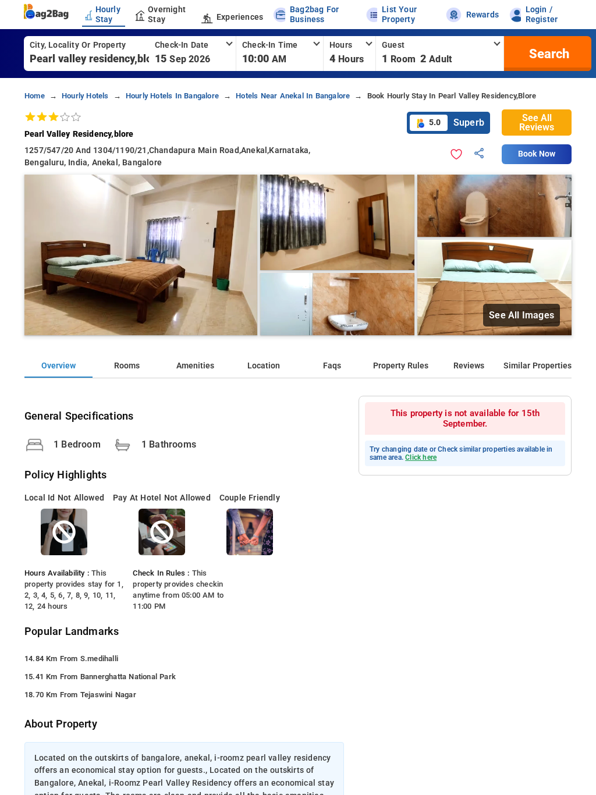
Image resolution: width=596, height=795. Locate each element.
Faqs (332, 366)
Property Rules (400, 366)
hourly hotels (85, 95)
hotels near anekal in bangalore (293, 95)
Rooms (127, 366)
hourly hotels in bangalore (172, 95)
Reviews (468, 366)
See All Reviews (536, 122)
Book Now (536, 154)
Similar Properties (537, 366)
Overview (58, 366)
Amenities (195, 366)
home (34, 95)
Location (263, 366)
